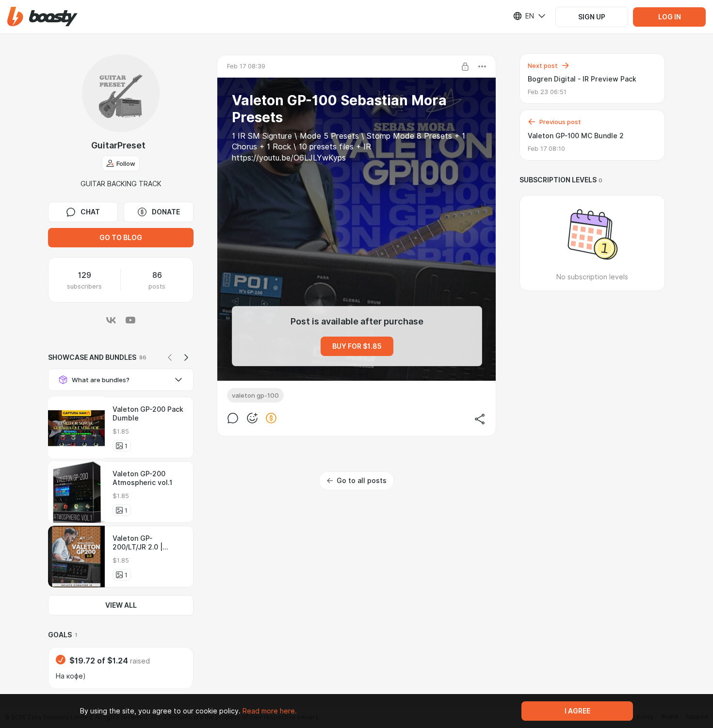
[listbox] (523, 16)
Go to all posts (362, 481)
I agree (577, 711)
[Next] (186, 357)
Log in (669, 17)
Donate (166, 212)
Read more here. (270, 711)
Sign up (591, 17)
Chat (90, 212)
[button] (42, 17)
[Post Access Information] (465, 66)
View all (121, 605)
